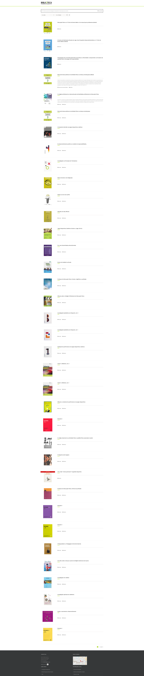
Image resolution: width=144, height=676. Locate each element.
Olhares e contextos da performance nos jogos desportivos (71, 402)
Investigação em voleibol (63, 577)
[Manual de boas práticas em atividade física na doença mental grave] (47, 116)
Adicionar (59, 104)
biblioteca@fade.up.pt (46, 662)
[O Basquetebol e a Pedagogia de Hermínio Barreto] (47, 548)
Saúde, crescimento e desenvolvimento (66, 611)
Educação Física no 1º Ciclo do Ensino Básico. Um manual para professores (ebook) (77, 22)
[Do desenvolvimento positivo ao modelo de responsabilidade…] (47, 149)
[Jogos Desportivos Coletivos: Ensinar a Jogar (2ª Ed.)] (47, 233)
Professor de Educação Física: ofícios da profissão (69, 488)
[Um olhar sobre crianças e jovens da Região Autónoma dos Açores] (47, 565)
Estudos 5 (59, 505)
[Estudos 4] (47, 531)
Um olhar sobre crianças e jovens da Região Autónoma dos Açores (73, 560)
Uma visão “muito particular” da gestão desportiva (69, 471)
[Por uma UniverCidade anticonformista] (47, 250)
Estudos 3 (59, 628)
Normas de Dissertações (77, 669)
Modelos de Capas (76, 674)
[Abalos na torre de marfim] (47, 199)
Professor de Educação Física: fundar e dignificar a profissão (71, 279)
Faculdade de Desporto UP (46, 669)
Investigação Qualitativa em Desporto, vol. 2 (67, 313)
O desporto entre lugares (63, 454)
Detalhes (59, 28)
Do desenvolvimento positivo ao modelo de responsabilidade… (72, 144)
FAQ (42, 674)
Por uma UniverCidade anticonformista (66, 245)
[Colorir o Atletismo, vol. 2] (47, 370)
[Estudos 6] (47, 425)
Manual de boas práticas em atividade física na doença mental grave (73, 111)
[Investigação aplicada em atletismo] (47, 599)
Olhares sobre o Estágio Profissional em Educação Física (70, 296)
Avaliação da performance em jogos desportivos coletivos (71, 346)
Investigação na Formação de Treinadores (67, 160)
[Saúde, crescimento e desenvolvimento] (47, 616)
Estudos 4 (59, 524)
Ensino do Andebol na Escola (64, 262)
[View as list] (69, 15)
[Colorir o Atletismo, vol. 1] (47, 389)
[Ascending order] (54, 15)
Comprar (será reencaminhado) (63, 87)
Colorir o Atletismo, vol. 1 (63, 382)
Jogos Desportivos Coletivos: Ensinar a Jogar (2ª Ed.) (69, 228)
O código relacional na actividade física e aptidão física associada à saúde (75, 438)
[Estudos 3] (47, 634)
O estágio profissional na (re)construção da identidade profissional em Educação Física (78, 94)
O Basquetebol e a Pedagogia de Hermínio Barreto (69, 543)
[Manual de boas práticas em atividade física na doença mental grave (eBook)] (47, 79)
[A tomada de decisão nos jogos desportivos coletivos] (47, 132)
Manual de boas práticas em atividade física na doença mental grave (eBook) (75, 74)
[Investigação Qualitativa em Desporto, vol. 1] (47, 334)
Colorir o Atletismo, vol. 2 (63, 363)
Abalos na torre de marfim (63, 194)
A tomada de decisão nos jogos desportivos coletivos (69, 127)
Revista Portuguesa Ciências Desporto (47, 671)
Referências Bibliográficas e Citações (79, 671)
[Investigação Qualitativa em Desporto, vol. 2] (47, 318)
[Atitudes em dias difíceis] (47, 216)
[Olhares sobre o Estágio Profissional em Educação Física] (47, 301)
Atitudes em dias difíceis (63, 211)
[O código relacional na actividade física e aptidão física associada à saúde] (47, 443)
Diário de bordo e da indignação (65, 177)
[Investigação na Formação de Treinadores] (47, 165)
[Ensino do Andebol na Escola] (47, 267)
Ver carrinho (100, 10)
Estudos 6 (59, 418)
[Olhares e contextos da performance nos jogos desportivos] (47, 407)
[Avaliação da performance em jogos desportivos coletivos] (47, 351)
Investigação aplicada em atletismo (65, 594)
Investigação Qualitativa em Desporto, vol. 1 (67, 329)
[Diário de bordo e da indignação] (47, 182)
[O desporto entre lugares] (47, 459)
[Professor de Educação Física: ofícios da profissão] (47, 493)
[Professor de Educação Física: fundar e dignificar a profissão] (47, 284)
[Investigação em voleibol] (47, 582)
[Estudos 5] (47, 511)
